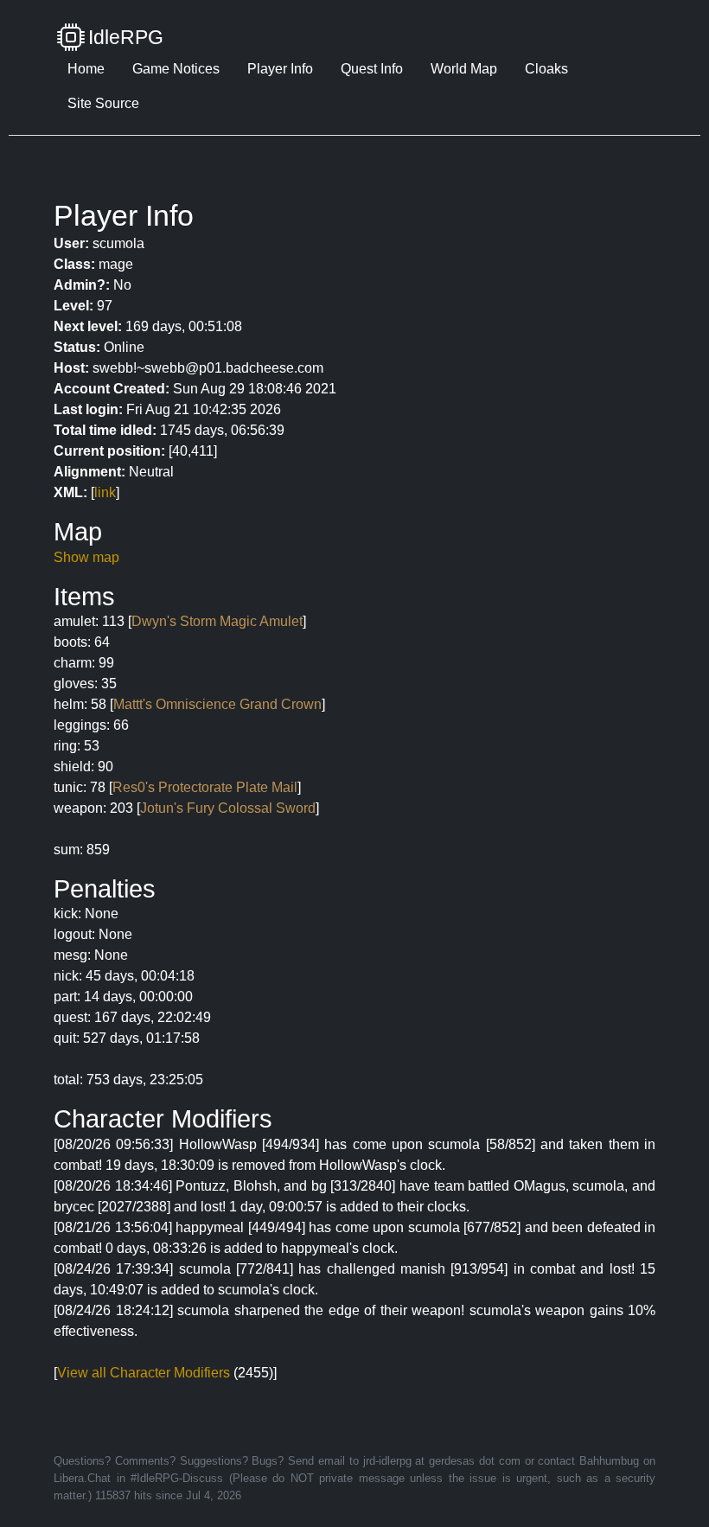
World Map (464, 68)
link (105, 492)
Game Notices (176, 68)
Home (86, 68)
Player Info (280, 68)
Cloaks (546, 68)
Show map (86, 557)
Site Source (103, 103)
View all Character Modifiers (143, 1372)
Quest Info (372, 68)
